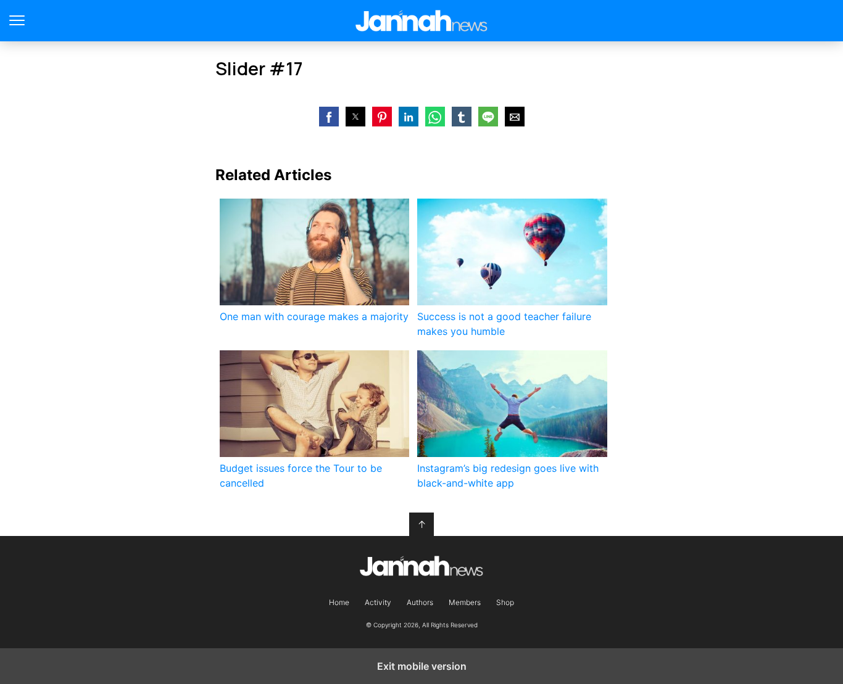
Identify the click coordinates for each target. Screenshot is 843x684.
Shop (505, 602)
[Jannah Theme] (421, 566)
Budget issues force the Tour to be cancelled (301, 475)
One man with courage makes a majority (314, 316)
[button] (329, 116)
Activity (378, 602)
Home (339, 602)
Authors (420, 602)
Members (465, 602)
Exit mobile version (422, 666)
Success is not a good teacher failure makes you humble (504, 323)
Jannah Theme (421, 20)
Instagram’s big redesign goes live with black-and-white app (508, 475)
